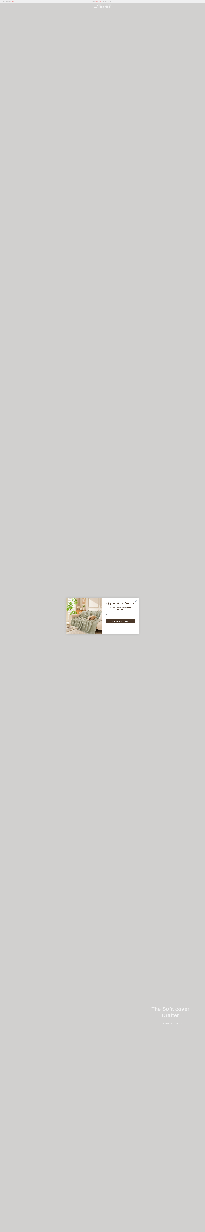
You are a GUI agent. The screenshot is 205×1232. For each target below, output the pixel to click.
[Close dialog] (136, 600)
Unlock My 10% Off (120, 621)
